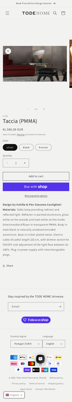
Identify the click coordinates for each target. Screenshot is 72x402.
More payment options (36, 195)
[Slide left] (28, 109)
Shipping (21, 134)
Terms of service (37, 383)
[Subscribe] (60, 306)
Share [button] (9, 265)
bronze (43, 147)
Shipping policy (56, 383)
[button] (7, 13)
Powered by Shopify (37, 377)
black (26, 147)
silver (10, 147)
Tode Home (21, 377)
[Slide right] (44, 109)
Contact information (45, 389)
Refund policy (56, 377)
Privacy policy (19, 383)
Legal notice (26, 389)
